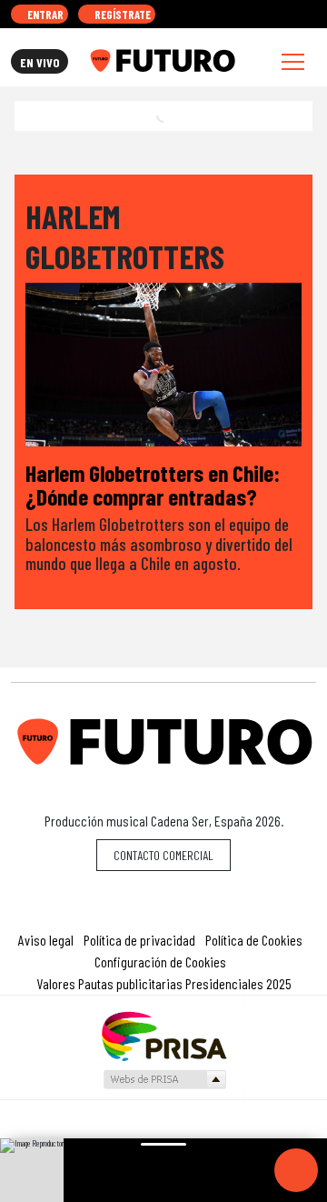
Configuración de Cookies (160, 961)
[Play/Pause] (296, 1170)
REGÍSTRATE (121, 14)
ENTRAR (44, 14)
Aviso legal (46, 939)
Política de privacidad (139, 939)
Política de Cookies (253, 939)
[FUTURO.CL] (162, 60)
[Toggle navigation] (293, 61)
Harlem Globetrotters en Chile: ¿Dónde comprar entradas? (152, 484)
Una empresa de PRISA (163, 1035)
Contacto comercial (163, 855)
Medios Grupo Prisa (164, 1079)
